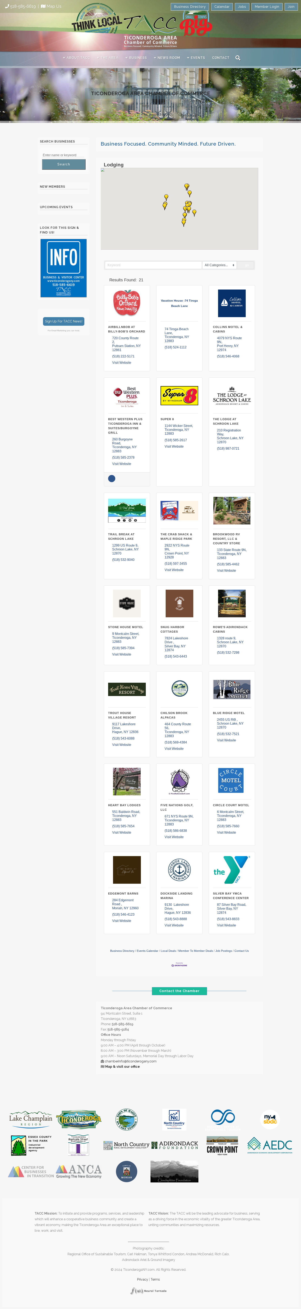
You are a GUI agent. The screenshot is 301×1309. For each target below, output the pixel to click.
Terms (155, 1279)
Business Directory (190, 7)
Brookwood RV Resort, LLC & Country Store (226, 539)
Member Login (267, 7)
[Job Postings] (111, 481)
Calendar (222, 7)
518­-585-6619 (122, 1024)
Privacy (142, 1279)
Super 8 (167, 419)
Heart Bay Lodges (124, 805)
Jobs (242, 7)
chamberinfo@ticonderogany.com (130, 1061)
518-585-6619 (23, 6)
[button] (185, 209)
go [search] (247, 265)
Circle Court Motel (231, 805)
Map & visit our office (122, 1067)
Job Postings (223, 950)
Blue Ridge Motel (229, 713)
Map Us (54, 6)
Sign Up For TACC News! (63, 321)
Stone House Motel (125, 627)
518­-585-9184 (118, 1029)
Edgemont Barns (123, 893)
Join (291, 7)
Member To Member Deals (195, 950)
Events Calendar (147, 950)
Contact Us (241, 950)
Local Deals (168, 950)
